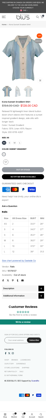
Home (4, 24)
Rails (12, 266)
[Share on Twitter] (8, 280)
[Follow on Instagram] (13, 353)
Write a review (23, 322)
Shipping (25, 368)
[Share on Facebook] (3, 280)
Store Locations (11, 368)
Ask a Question (9, 206)
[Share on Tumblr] (17, 280)
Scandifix (35, 381)
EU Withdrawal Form (13, 375)
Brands (15, 360)
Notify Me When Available (23, 176)
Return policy (10, 371)
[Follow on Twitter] (9, 353)
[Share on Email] (22, 280)
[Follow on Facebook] (5, 353)
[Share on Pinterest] (13, 280)
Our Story (9, 364)
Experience (21, 364)
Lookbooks (25, 360)
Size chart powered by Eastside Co (19, 260)
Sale (21, 371)
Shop (6, 360)
